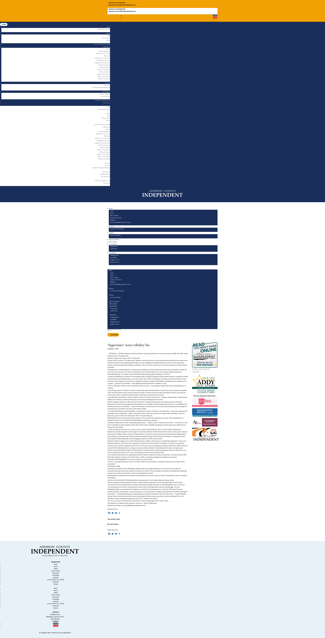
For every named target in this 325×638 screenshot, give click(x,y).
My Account (106, 103)
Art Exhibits (113, 257)
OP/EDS (111, 233)
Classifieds (55, 575)
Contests (107, 49)
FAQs (108, 35)
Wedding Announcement (103, 60)
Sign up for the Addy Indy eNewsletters (122, 5)
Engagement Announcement (102, 63)
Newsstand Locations (104, 29)
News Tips (107, 56)
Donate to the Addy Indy (117, 3)
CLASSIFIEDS (113, 244)
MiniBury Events (114, 262)
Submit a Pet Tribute (104, 79)
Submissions (106, 47)
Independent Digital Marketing (101, 87)
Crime (112, 211)
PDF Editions (106, 92)
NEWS (111, 208)
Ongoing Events (114, 255)
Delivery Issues (106, 38)
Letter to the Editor (115, 235)
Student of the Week (115, 218)
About (108, 27)
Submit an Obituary (104, 72)
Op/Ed (56, 569)
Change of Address (105, 67)
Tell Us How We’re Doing (103, 53)
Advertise (107, 83)
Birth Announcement (104, 65)
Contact (108, 33)
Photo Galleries (114, 215)
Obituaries (55, 573)
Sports (56, 566)
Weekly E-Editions (105, 94)
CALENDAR (112, 253)
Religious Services (115, 260)
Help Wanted (113, 246)
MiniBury (112, 220)
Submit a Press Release (104, 76)
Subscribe (56, 582)
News (56, 564)
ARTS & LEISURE (114, 239)
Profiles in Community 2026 (102, 100)
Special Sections (105, 96)
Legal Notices (114, 249)
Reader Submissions (104, 51)
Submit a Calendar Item (103, 74)
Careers (108, 40)
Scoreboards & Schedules (117, 229)
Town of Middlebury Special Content (120, 222)
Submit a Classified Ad (103, 69)
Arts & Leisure (55, 571)
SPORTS (111, 226)
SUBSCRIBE (114, 335)
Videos (112, 213)
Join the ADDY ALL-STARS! (102, 44)
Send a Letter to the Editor (102, 58)
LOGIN (4, 24)
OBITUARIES (113, 242)
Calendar (56, 577)
